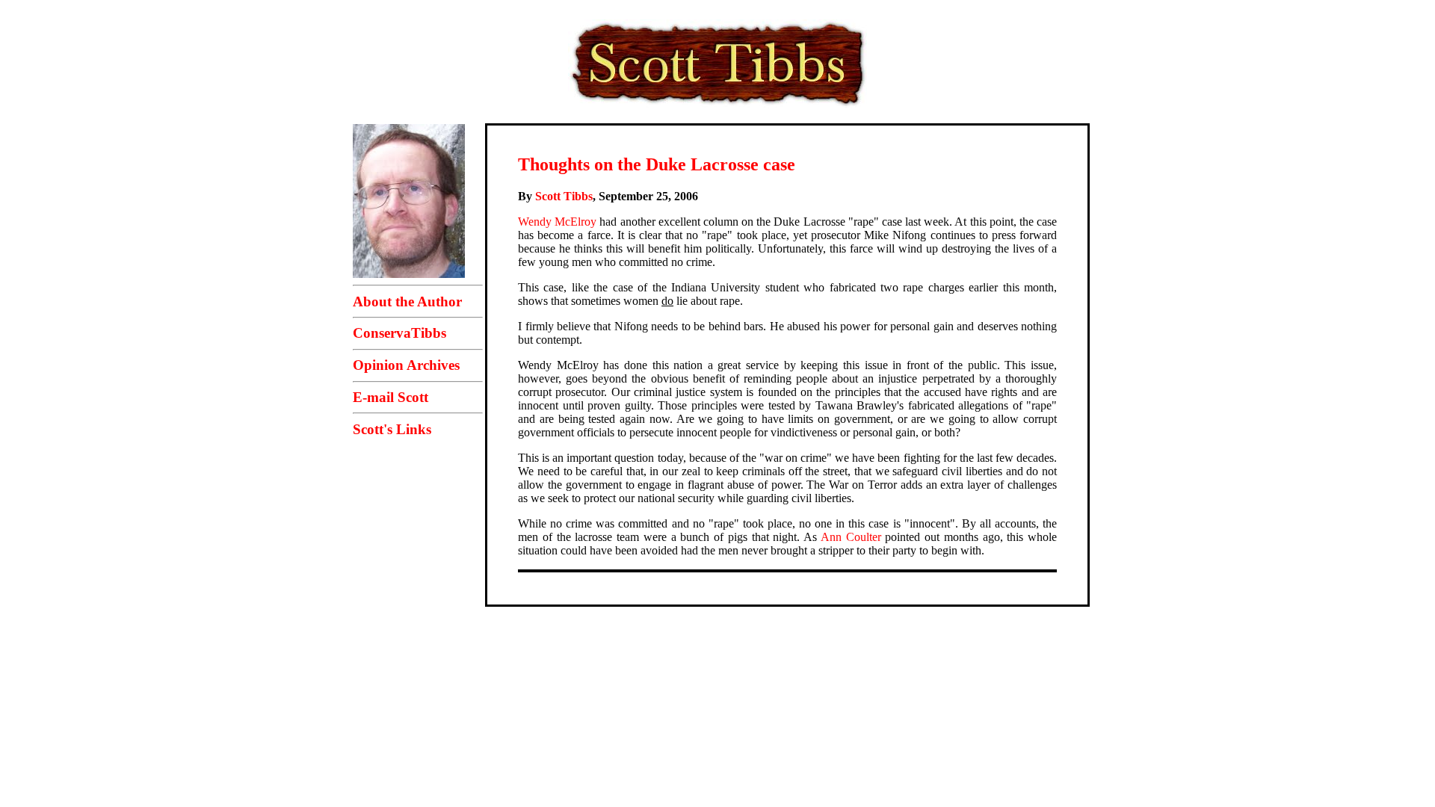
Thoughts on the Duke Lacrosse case (656, 164)
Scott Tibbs (564, 196)
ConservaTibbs (399, 333)
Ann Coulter (851, 537)
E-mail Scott (390, 397)
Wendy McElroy (557, 221)
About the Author (407, 301)
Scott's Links (392, 429)
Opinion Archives (406, 365)
